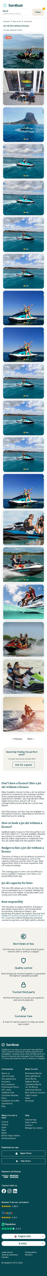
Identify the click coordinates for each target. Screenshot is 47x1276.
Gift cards (6, 1090)
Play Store (25, 1161)
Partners (29, 1255)
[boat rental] (13, 5)
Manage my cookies (34, 1128)
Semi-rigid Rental (32, 1076)
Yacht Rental (30, 1079)
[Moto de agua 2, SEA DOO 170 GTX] (23, 491)
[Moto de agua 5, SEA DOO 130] (23, 381)
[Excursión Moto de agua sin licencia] (23, 124)
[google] (7, 1213)
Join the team (8, 1076)
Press (4, 1098)
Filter (40, 11)
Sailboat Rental (32, 1081)
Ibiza (4, 1130)
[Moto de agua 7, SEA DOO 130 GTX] (23, 271)
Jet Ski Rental (31, 1087)
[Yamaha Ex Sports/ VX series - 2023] (23, 639)
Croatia (5, 1122)
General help (30, 1120)
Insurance (6, 1081)
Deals (27, 1098)
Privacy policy (30, 1252)
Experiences (7, 1103)
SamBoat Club (8, 1092)
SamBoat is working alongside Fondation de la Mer (22, 916)
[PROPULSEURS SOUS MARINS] (23, 88)
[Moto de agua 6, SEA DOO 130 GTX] (23, 344)
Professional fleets (10, 1087)
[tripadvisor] (9, 1224)
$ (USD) (23, 1243)
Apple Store (26, 1153)
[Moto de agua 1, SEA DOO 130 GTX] (23, 161)
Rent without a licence (35, 1092)
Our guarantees (9, 1079)
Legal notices (7, 1252)
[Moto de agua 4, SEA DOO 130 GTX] (23, 418)
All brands (29, 1101)
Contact (29, 1125)
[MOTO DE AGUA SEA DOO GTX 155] (23, 528)
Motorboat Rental (33, 1073)
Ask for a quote (23, 764)
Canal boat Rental (33, 1090)
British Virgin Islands (11, 1135)
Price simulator (8, 1084)
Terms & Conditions (10, 1255)
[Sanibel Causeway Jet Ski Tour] (23, 602)
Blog (3, 1106)
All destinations (9, 1138)
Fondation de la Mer (10, 1101)
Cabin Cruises (31, 1095)
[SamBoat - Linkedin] (15, 1191)
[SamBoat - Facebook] (4, 1191)
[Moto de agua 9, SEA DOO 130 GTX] (23, 234)
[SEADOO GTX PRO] (23, 565)
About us (6, 1073)
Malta (4, 1133)
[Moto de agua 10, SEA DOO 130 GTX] (23, 198)
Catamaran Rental (33, 1084)
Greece (5, 1124)
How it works (31, 1122)
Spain (4, 1127)
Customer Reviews (10, 1095)
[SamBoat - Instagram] (9, 1191)
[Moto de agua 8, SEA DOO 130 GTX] (23, 308)
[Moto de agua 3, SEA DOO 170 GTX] (23, 454)
